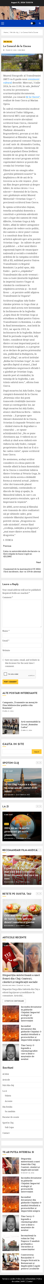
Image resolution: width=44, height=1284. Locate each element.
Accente (7, 827)
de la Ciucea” (33, 96)
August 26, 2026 (24, 985)
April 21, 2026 (8, 711)
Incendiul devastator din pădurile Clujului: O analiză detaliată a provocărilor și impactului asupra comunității (31, 1034)
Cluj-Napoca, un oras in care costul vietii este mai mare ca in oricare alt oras (21, 788)
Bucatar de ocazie (11, 911)
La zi (4, 1091)
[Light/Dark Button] (33, 23)
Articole (6, 1079)
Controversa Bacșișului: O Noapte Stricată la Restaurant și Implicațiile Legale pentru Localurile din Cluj (30, 1263)
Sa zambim (10, 1111)
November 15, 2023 (23, 838)
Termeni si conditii (8, 1279)
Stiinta (8, 1095)
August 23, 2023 (23, 926)
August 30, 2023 (23, 882)
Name (6, 631)
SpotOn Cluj (9, 780)
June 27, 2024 (12, 50)
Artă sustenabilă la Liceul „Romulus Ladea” (30, 724)
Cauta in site (13, 744)
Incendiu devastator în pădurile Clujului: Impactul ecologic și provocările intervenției (31, 1013)
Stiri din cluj (7, 42)
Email (5, 640)
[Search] (40, 23)
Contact (6, 1133)
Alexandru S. (10, 795)
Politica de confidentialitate (25, 1279)
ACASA (5, 1074)
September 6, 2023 (23, 795)
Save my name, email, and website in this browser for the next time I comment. (22, 663)
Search (36, 752)
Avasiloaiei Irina (10, 985)
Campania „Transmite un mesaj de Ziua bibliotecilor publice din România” (20, 705)
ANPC (23, 1281)
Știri (6, 969)
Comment (7, 597)
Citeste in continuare (14, 1001)
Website (6, 650)
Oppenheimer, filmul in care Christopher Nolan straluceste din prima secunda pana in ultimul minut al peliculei (19, 871)
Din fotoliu (8, 861)
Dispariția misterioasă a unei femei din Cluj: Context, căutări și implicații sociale (21, 978)
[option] (22, 783)
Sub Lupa (9, 1127)
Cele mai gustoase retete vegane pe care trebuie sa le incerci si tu (20, 919)
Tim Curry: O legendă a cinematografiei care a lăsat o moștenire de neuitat (29, 1052)
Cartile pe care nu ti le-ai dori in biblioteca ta (20, 833)
